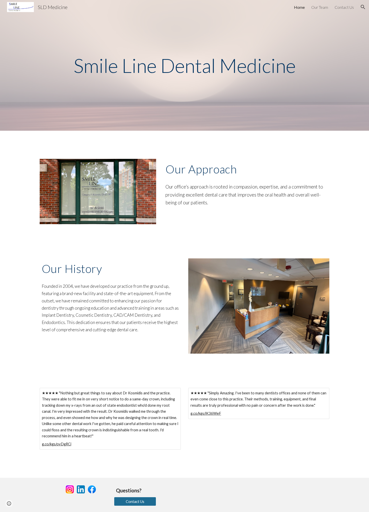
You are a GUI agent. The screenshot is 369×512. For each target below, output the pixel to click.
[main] (184, 65)
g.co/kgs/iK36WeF (206, 413)
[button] (363, 7)
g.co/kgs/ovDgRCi (56, 444)
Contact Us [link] (344, 7)
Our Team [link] (319, 7)
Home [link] (299, 7)
